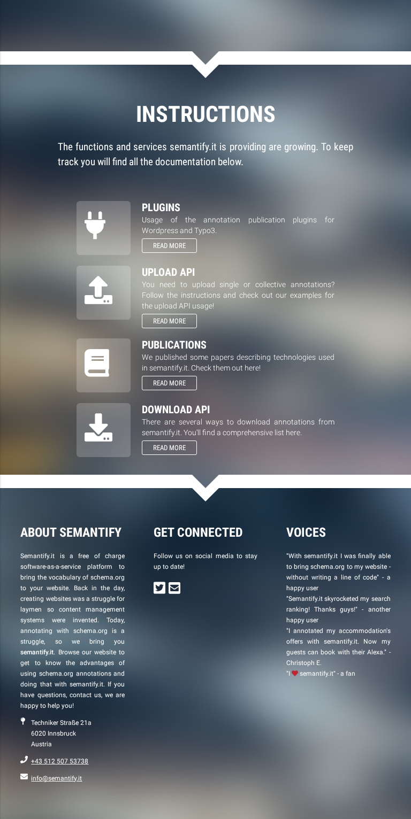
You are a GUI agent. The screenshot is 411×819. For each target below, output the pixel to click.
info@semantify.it (56, 778)
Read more (169, 246)
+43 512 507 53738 (59, 761)
